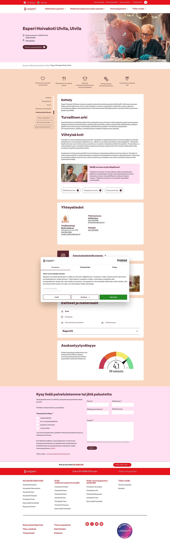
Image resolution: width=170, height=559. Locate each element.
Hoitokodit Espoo (61, 490)
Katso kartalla (31, 37)
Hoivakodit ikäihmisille (33, 481)
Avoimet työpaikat (124, 485)
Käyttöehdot (60, 529)
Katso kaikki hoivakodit (31, 503)
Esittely (48, 98)
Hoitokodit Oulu (60, 498)
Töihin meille (124, 481)
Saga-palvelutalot (29, 506)
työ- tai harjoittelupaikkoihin (49, 421)
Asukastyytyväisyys (43, 112)
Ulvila (47, 65)
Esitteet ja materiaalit (43, 109)
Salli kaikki (113, 297)
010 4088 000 (78, 465)
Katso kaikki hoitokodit (63, 509)
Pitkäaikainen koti (69, 190)
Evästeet (58, 533)
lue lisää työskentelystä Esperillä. (58, 454)
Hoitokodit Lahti (92, 490)
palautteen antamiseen (47, 425)
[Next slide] (138, 283)
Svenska (44, 3)
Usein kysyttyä (99, 2)
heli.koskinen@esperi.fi (96, 222)
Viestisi (90, 420)
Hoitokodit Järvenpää (94, 487)
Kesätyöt (121, 488)
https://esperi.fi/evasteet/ (52, 291)
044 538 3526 (66, 232)
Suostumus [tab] (56, 267)
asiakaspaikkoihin (45, 418)
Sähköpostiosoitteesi (95, 409)
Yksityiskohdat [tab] (85, 267)
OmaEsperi (31, 3)
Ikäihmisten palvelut (37, 65)
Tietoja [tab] (114, 267)
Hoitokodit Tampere (62, 505)
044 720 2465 (93, 220)
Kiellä (57, 297)
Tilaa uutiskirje (29, 529)
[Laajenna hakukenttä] (145, 2)
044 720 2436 (93, 230)
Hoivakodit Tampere (30, 496)
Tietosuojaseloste (62, 525)
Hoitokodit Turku (60, 501)
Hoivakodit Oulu (28, 492)
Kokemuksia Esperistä (33, 525)
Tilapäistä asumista (91, 190)
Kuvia (49, 105)
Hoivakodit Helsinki (29, 485)
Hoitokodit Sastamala (94, 494)
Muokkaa (84, 297)
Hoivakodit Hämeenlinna (31, 488)
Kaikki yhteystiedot (128, 471)
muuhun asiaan (45, 428)
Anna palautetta (112, 2)
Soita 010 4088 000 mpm (85, 471)
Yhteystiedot (137, 2)
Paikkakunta (117, 401)
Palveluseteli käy (112, 190)
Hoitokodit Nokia (61, 494)
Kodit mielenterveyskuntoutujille (67, 482)
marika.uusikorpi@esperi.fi (70, 234)
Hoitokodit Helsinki (61, 487)
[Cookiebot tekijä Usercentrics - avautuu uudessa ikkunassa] (118, 260)
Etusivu (25, 65)
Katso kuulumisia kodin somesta (88, 256)
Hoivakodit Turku (29, 499)
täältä (53, 448)
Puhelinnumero (117, 409)
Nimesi (90, 401)
